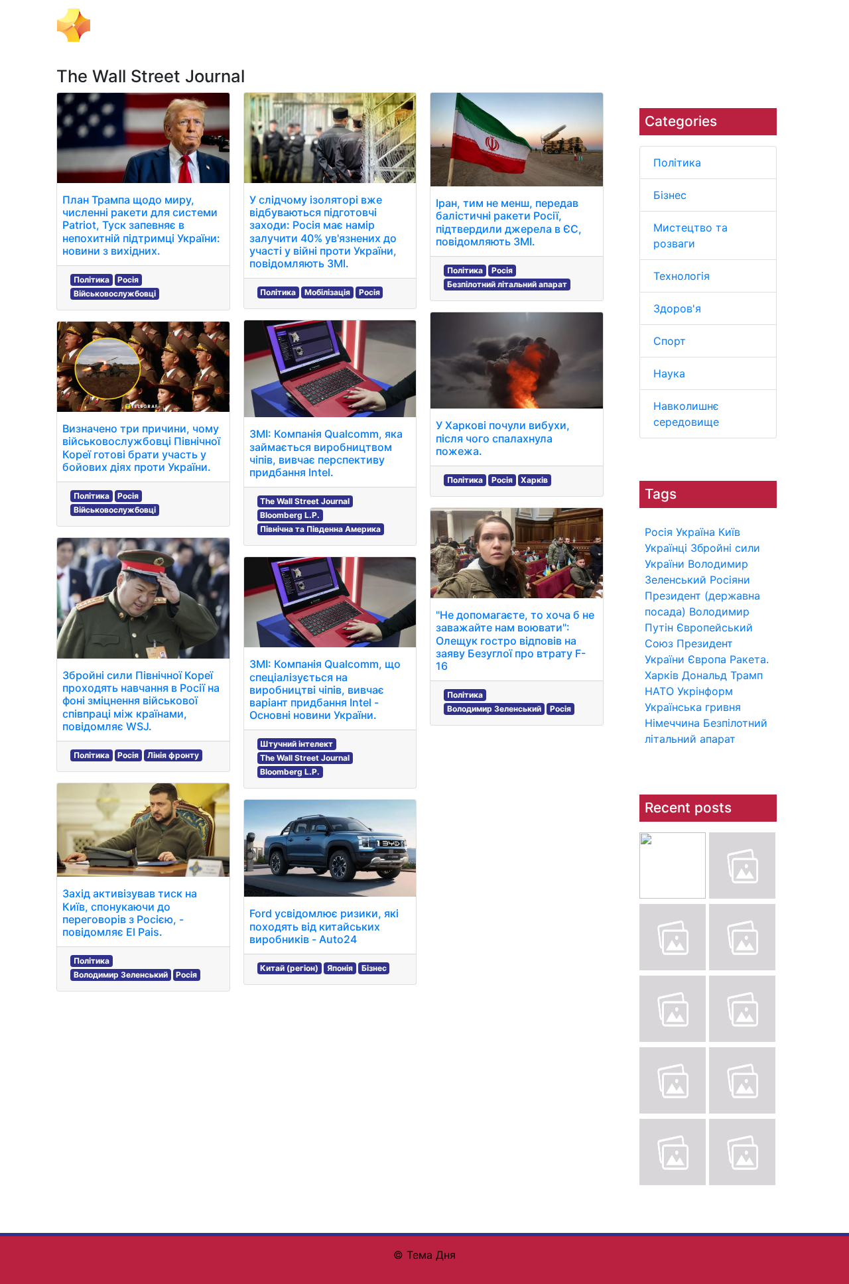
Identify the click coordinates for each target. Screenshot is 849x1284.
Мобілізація (327, 292)
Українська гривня (693, 707)
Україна (695, 532)
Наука (669, 373)
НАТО (659, 691)
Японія (340, 968)
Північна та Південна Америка (320, 529)
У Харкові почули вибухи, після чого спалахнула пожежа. (503, 437)
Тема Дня (123, 24)
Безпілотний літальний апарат (507, 284)
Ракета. (749, 659)
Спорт (669, 341)
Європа (707, 659)
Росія (659, 532)
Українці (666, 547)
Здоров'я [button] (495, 25)
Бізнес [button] (246, 25)
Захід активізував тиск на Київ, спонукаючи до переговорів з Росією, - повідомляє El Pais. (129, 912)
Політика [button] (196, 25)
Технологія (681, 276)
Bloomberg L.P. (290, 515)
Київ (729, 532)
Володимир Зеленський (121, 975)
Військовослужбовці (115, 293)
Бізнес (669, 195)
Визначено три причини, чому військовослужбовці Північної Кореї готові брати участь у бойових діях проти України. (141, 448)
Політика (677, 162)
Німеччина (672, 723)
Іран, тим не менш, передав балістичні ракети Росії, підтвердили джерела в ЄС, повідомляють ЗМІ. (509, 222)
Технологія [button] (432, 25)
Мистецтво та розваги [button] (333, 25)
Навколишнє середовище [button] (682, 25)
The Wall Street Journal (305, 501)
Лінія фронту (173, 755)
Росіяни (730, 579)
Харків (662, 675)
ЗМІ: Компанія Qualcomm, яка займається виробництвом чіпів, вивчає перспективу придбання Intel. (326, 453)
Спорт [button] (545, 25)
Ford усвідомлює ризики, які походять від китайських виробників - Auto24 (324, 926)
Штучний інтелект (296, 744)
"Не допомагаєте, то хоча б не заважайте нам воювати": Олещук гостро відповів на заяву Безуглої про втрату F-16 (515, 640)
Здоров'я (677, 308)
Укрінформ (705, 691)
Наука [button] (588, 25)
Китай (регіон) (289, 968)
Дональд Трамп (722, 675)
